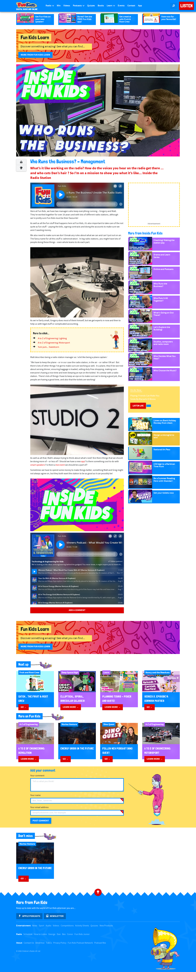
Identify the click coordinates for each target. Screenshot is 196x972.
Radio (49, 5)
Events (121, 5)
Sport (41, 925)
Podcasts (77, 5)
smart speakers (37, 464)
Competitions (67, 925)
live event (60, 464)
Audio (48, 925)
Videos (66, 5)
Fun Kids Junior (82, 934)
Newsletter (57, 916)
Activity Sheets (82, 925)
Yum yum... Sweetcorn (48, 347)
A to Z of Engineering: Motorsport (54, 342)
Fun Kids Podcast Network (80, 942)
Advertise (39, 942)
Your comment (37, 775)
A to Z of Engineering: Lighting (52, 338)
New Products (106, 925)
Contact (131, 5)
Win (59, 5)
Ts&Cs (49, 942)
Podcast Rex (100, 942)
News (34, 925)
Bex (64, 934)
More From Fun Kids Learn (35, 54)
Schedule (27, 934)
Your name (35, 795)
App (140, 5)
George (51, 934)
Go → (23, 707)
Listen (186, 5)
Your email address (39, 807)
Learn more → (71, 707)
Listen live (138, 405)
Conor (70, 934)
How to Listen (40, 934)
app (83, 461)
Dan (59, 934)
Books (101, 5)
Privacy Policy (59, 942)
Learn (110, 5)
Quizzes (91, 5)
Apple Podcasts (31, 916)
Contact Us (29, 942)
